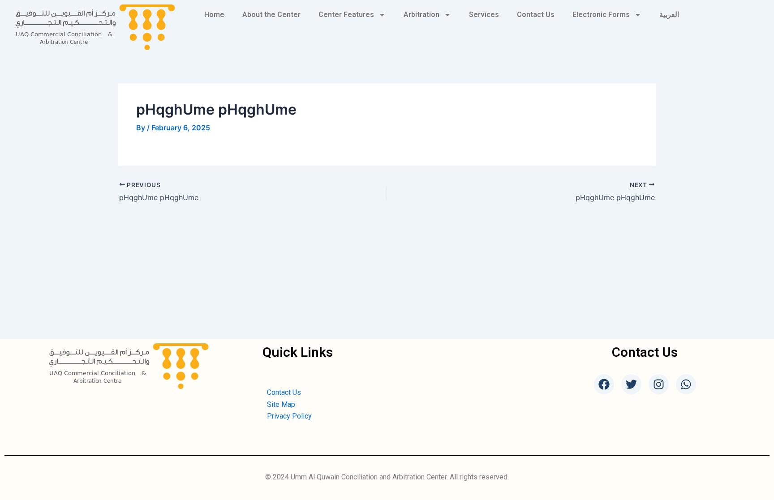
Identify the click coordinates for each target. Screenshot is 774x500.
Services (484, 14)
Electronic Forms (601, 14)
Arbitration (421, 14)
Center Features (346, 14)
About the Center (271, 14)
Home (214, 14)
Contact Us (536, 14)
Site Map (281, 404)
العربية (669, 14)
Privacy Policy (289, 416)
